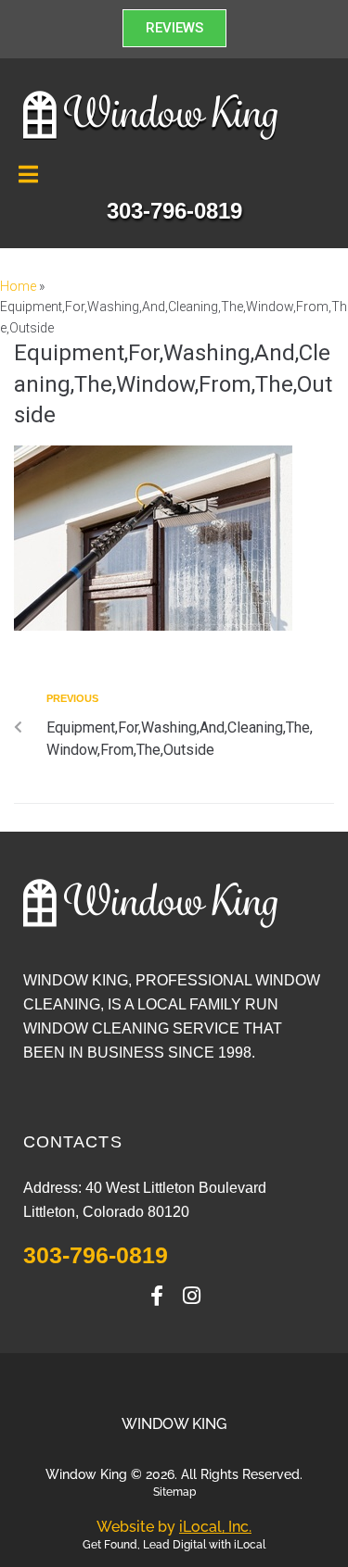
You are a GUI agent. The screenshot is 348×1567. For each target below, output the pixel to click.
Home (18, 286)
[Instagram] (192, 1295)
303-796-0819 (95, 1255)
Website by (174, 1527)
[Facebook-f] (157, 1295)
